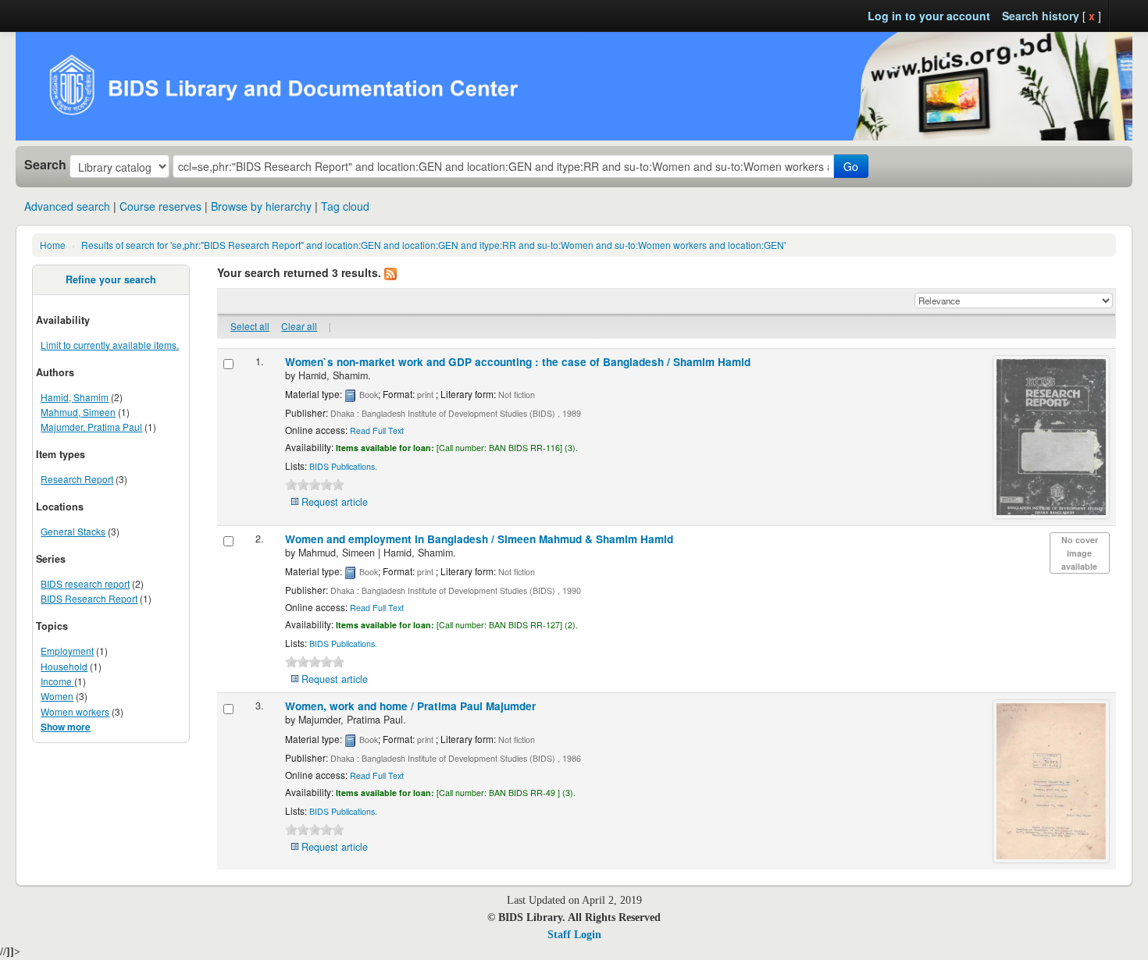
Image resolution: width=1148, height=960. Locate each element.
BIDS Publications (342, 466)
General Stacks (73, 531)
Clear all (299, 325)
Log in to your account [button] (929, 15)
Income (57, 681)
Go (850, 166)
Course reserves (160, 206)
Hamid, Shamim (75, 397)
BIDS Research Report (89, 598)
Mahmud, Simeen (78, 411)
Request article (334, 502)
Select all (249, 325)
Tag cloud (345, 206)
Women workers (75, 711)
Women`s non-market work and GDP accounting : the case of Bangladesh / (517, 361)
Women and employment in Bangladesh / (479, 539)
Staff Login (574, 934)
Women (57, 695)
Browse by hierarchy (261, 206)
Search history (1040, 15)
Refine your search (111, 279)
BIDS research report (85, 583)
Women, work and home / (410, 706)
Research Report (77, 478)
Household (64, 666)
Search (45, 164)
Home (53, 244)
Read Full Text (377, 430)
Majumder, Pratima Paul (91, 426)
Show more (66, 727)
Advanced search (67, 206)
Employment (67, 650)
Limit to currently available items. (110, 344)
